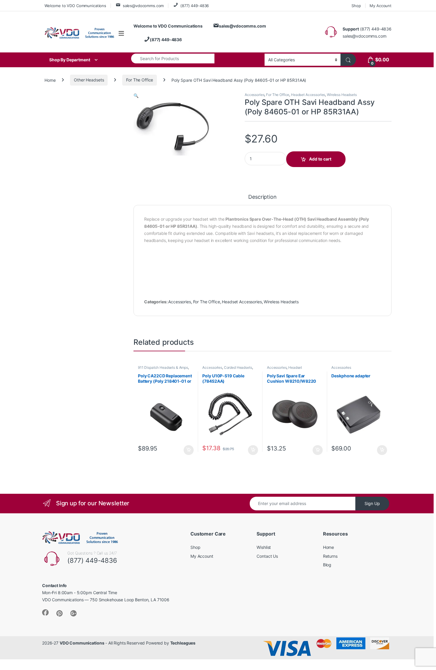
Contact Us (267, 556)
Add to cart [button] (189, 450)
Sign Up (372, 503)
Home (49, 79)
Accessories (254, 94)
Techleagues (182, 642)
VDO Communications (82, 642)
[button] (136, 95)
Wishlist (264, 547)
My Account (381, 5)
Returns (330, 556)
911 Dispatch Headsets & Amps (163, 367)
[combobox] (172, 58)
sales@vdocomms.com (143, 5)
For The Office (139, 79)
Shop (356, 5)
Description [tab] (262, 197)
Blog (327, 564)
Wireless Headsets (342, 94)
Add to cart (320, 158)
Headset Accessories (308, 94)
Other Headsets (89, 79)
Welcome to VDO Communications (75, 5)
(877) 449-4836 (194, 5)
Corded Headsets (238, 367)
